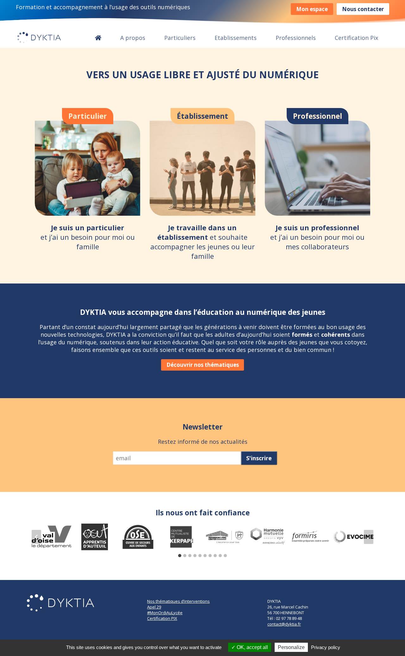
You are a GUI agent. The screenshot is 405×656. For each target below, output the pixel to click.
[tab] (179, 555)
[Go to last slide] (36, 537)
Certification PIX (162, 618)
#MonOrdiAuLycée (165, 612)
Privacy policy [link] (325, 647)
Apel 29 (154, 607)
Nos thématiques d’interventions (178, 601)
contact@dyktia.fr (284, 624)
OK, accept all (251, 647)
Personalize (291, 647)
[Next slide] (368, 537)
